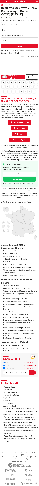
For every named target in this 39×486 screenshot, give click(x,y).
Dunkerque (29, 51)
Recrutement (30, 455)
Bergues (4, 53)
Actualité (8, 363)
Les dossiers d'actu (11, 368)
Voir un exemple (30, 363)
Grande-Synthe (14, 53)
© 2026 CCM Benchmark (19, 461)
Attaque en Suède (10, 406)
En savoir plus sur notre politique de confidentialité (18, 183)
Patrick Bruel (8, 403)
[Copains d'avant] (10, 479)
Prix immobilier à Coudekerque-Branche (18, 330)
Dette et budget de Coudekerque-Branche (18, 304)
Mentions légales (15, 459)
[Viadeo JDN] (29, 479)
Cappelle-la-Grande (17, 51)
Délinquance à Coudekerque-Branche (17, 315)
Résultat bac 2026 (10, 251)
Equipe (17, 453)
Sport (7, 365)
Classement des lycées (11, 256)
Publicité (34, 453)
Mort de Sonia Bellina (11, 395)
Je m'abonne (18, 179)
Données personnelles (8, 457)
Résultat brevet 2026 (13, 5)
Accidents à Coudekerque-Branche (16, 312)
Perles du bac (8, 262)
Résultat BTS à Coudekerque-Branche (17, 267)
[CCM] (29, 470)
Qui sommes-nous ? (8, 453)
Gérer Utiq (34, 457)
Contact (7, 455)
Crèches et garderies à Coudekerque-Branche (20, 291)
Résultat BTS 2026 (10, 254)
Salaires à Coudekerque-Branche (15, 299)
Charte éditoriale (26, 453)
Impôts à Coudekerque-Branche (15, 301)
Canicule (6, 401)
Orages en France (9, 387)
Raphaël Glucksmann (11, 392)
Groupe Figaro (25, 459)
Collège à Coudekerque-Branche (15, 259)
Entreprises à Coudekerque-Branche (16, 328)
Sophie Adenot (9, 398)
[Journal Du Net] (10, 475)
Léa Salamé (7, 390)
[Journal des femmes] (10, 470)
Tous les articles (16, 455)
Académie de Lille (9, 273)
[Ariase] (10, 483)
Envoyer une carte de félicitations (15, 275)
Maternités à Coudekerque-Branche (16, 288)
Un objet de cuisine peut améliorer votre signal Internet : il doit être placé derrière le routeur (19, 438)
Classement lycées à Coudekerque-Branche (19, 270)
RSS (23, 455)
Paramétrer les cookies (23, 457)
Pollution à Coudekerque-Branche (15, 317)
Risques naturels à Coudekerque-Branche (18, 320)
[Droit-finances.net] (29, 475)
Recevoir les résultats (12, 77)
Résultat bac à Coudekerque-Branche (17, 265)
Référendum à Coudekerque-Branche (17, 338)
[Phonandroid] (29, 483)
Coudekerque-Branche (11, 286)
